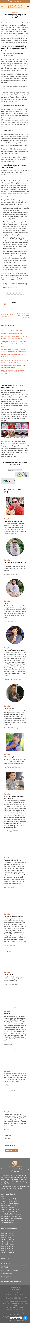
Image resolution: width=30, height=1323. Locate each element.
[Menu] (2, 6)
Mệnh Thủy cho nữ (7, 1237)
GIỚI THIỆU (24, 1297)
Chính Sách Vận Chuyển (15, 1289)
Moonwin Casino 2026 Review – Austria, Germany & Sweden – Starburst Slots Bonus (14, 350)
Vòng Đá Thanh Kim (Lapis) (10, 1210)
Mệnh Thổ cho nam (8, 1253)
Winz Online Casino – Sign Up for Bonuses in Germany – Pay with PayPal (14, 361)
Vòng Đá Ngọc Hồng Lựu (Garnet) (12, 1218)
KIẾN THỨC (15, 12)
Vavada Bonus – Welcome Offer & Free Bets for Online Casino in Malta (14, 356)
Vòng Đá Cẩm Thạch (8, 1220)
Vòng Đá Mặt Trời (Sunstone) (10, 1212)
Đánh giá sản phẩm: (9, 1143)
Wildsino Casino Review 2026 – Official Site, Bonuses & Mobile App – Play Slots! (14, 337)
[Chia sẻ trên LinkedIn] (22, 293)
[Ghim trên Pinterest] (19, 293)
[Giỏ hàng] (28, 6)
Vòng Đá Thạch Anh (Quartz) (10, 1199)
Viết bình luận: (7, 1135)
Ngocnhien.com (12, 288)
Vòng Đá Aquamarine (8, 1207)
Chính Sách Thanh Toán (15, 1291)
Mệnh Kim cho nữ (7, 1233)
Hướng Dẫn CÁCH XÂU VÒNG (9, 1270)
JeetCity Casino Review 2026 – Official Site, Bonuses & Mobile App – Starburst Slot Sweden (14, 344)
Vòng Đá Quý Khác (7, 1223)
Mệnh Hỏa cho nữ (7, 1246)
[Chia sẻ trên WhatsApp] (7, 293)
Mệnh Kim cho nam (8, 1235)
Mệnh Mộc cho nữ (7, 1242)
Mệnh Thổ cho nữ (7, 1250)
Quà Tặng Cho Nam (7, 1277)
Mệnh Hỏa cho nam (8, 1248)
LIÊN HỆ (8, 1298)
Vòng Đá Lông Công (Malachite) (11, 1216)
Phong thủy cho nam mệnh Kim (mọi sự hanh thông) (22, 315)
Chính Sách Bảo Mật (15, 1287)
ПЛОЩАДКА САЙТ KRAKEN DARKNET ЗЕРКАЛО (12, 372)
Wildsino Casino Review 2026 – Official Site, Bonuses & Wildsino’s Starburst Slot (14, 332)
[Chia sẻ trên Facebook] (10, 293)
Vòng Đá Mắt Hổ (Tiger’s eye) (10, 1203)
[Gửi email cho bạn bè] (16, 293)
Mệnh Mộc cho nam (8, 1244)
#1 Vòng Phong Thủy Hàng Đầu (11, 1297)
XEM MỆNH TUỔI (6, 1264)
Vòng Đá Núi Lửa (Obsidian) (10, 1205)
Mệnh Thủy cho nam (8, 1240)
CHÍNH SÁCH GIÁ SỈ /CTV (17, 1298)
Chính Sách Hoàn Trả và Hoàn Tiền (15, 1295)
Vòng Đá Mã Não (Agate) (9, 1201)
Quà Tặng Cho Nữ (6, 1273)
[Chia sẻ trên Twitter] (13, 293)
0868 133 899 (16, 284)
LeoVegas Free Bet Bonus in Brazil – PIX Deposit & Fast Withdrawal (13, 367)
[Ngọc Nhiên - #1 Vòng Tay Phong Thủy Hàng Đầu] (15, 6)
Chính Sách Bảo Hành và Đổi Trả (15, 1293)
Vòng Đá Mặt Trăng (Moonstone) (11, 1214)
